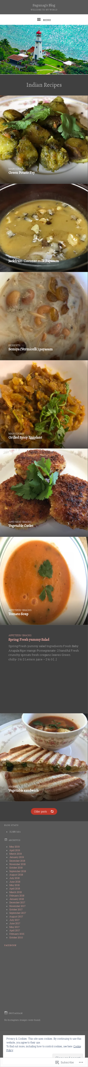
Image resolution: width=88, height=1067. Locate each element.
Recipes (13, 786)
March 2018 (15, 892)
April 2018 (14, 888)
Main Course (16, 168)
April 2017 (14, 930)
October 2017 (16, 909)
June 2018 (14, 881)
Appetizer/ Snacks (20, 521)
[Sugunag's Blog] (44, 50)
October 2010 (16, 937)
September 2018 (17, 871)
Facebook (10, 945)
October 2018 (15, 867)
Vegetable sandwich (24, 790)
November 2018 (17, 864)
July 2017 (14, 919)
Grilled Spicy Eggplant (25, 437)
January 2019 (16, 857)
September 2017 (17, 912)
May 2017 (14, 927)
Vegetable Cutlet (21, 525)
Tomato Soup (18, 613)
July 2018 (14, 878)
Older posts (40, 811)
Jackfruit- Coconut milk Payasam (34, 260)
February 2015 (16, 933)
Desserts (14, 257)
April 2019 (14, 850)
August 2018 (16, 874)
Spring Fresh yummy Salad (29, 639)
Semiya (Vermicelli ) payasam (31, 349)
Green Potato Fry (22, 172)
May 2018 (14, 885)
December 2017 (17, 902)
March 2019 (15, 853)
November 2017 (17, 906)
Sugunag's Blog (44, 5)
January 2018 (16, 899)
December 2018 (17, 860)
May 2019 (14, 846)
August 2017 (16, 916)
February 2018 (16, 895)
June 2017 (14, 923)
